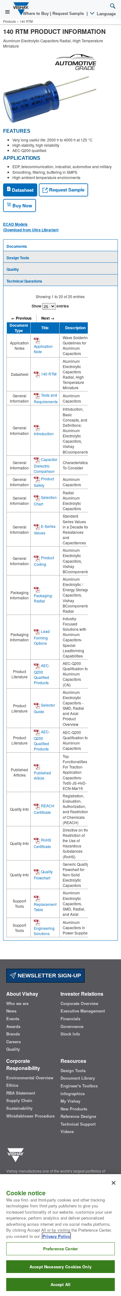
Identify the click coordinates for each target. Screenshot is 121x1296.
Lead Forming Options (42, 637)
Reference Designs (78, 1116)
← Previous (21, 318)
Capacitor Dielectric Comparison (45, 465)
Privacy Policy (56, 1236)
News (11, 1011)
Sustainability (19, 1108)
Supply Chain (19, 1100)
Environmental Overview (29, 1078)
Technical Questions (24, 281)
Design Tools (18, 258)
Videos (67, 1131)
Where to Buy (36, 13)
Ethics (12, 1085)
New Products (73, 1109)
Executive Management (82, 1011)
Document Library (77, 1078)
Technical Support (78, 1124)
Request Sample (66, 189)
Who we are (17, 1003)
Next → (47, 318)
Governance (71, 1026)
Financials (70, 1019)
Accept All (60, 1284)
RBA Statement (20, 1093)
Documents (17, 246)
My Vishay (70, 1101)
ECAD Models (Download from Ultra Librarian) (31, 227)
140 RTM (48, 373)
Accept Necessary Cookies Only (60, 1267)
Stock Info (70, 1034)
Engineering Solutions (44, 930)
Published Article (42, 775)
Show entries (50, 306)
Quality (13, 269)
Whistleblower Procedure (30, 1116)
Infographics (72, 1093)
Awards (13, 1026)
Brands (13, 1034)
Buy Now (21, 205)
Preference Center (60, 1249)
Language (106, 14)
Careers (13, 1042)
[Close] (113, 1183)
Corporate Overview (79, 1003)
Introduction (44, 433)
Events (12, 1019)
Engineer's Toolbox (79, 1086)
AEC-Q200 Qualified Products (42, 674)
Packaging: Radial (43, 598)
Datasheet (22, 190)
